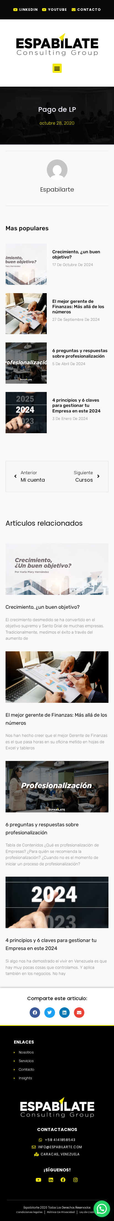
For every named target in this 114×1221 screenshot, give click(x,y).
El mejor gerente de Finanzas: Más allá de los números (78, 306)
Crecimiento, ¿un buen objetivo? (43, 607)
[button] (57, 68)
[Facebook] (63, 1179)
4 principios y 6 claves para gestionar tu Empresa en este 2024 (76, 405)
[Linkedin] (50, 1179)
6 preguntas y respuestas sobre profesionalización (80, 353)
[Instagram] (75, 1179)
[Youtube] (38, 1179)
